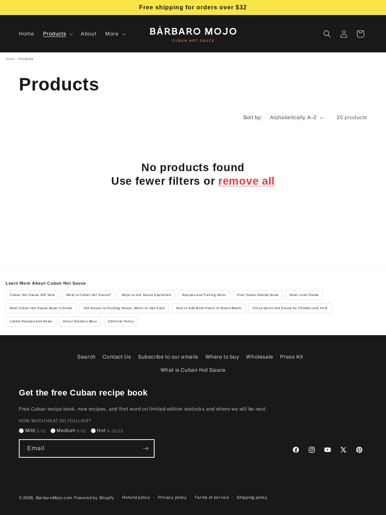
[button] (57, 34)
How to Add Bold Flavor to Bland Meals (208, 308)
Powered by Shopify (94, 497)
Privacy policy (172, 497)
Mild (35, 430)
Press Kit (291, 357)
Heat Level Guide (304, 295)
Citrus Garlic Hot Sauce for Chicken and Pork (290, 308)
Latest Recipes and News (31, 321)
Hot (110, 430)
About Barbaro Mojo (80, 321)
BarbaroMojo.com (54, 497)
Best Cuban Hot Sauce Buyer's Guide (41, 308)
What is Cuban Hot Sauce (193, 370)
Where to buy (222, 357)
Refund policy (136, 497)
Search (86, 357)
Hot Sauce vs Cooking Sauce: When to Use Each (124, 308)
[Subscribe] (145, 448)
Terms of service (212, 497)
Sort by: (252, 117)
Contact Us (117, 357)
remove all (246, 181)
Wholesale (259, 357)
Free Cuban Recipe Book (258, 295)
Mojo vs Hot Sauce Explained (146, 295)
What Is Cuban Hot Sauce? (88, 295)
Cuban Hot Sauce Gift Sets (32, 295)
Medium (71, 430)
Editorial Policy (121, 321)
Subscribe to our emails (168, 357)
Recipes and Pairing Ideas (204, 295)
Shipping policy (252, 497)
